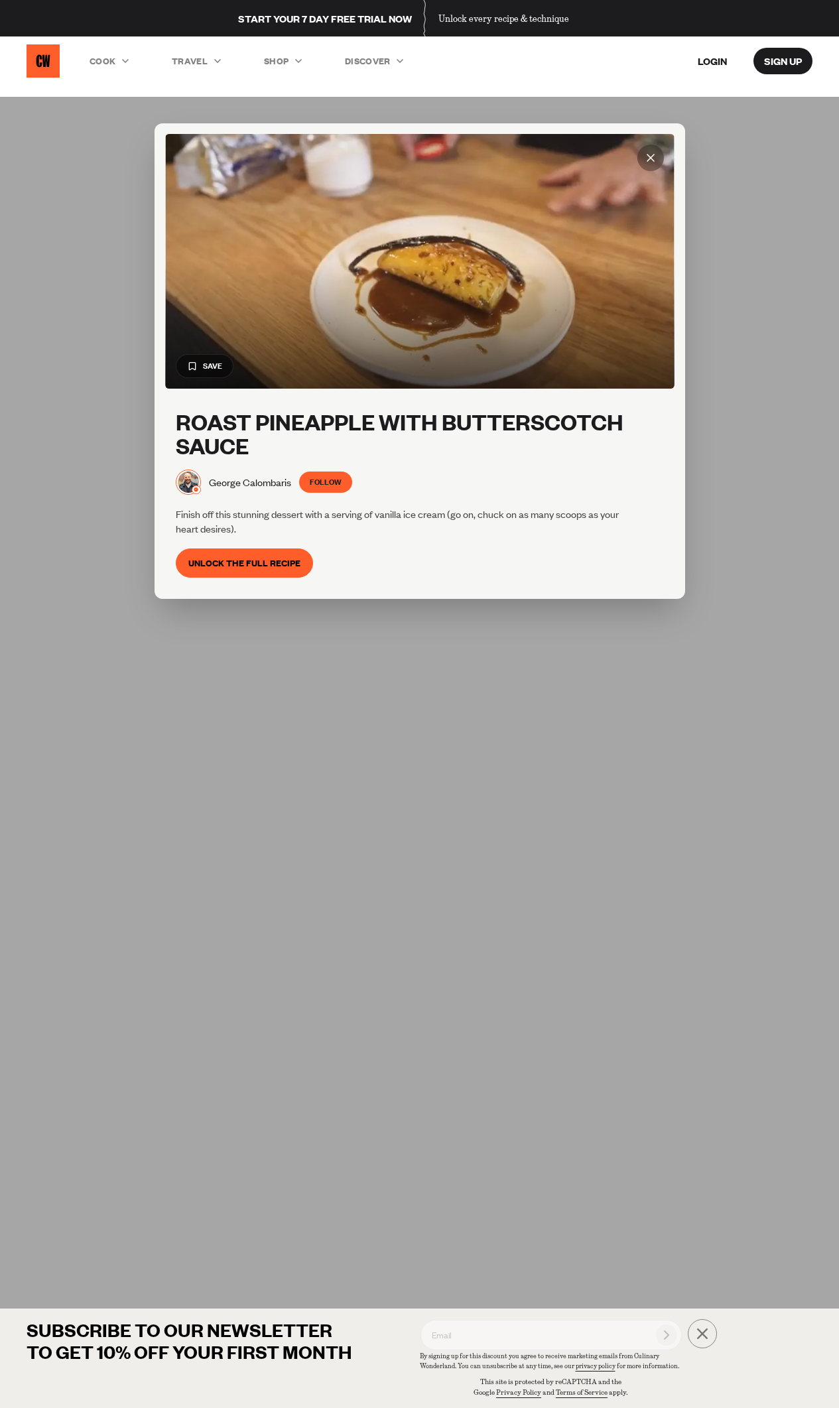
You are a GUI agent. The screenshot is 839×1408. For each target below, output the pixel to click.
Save (212, 365)
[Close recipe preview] (650, 158)
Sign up (783, 61)
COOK (102, 61)
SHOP (276, 61)
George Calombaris (250, 482)
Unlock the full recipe (244, 563)
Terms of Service (582, 1392)
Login (712, 61)
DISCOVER (368, 61)
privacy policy (595, 1366)
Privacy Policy (518, 1392)
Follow (326, 481)
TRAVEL (190, 61)
